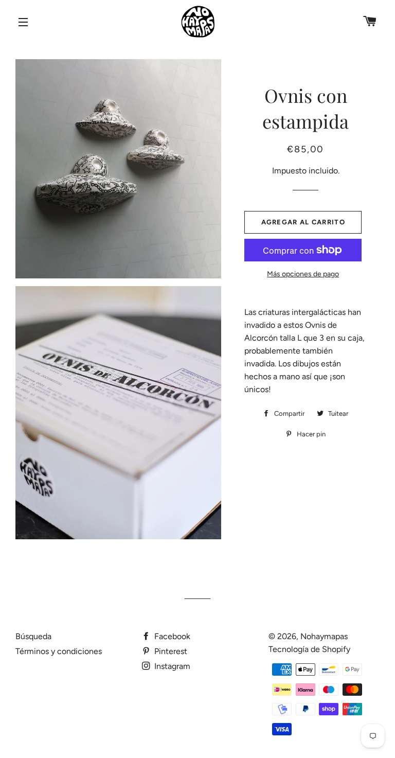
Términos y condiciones (58, 651)
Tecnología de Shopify (309, 649)
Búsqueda (33, 636)
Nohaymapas (324, 636)
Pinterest (169, 651)
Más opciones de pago (303, 274)
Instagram (171, 666)
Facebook (171, 636)
